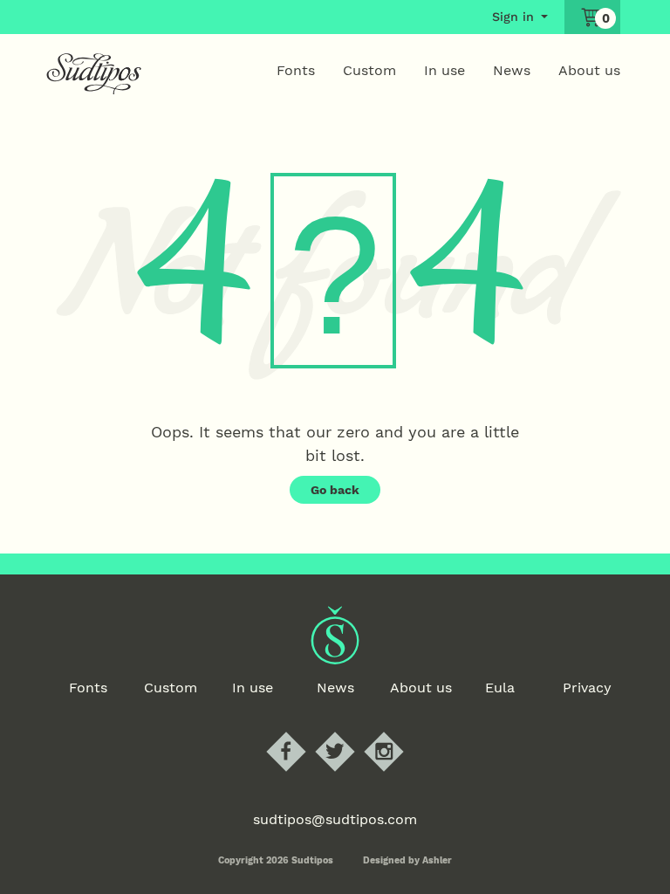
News (511, 70)
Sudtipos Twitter (349, 732)
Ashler (437, 860)
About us (589, 70)
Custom (369, 70)
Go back (335, 490)
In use (444, 70)
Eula (500, 687)
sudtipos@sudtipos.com (335, 819)
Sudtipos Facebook (300, 732)
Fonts (296, 70)
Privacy (587, 687)
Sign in (513, 17)
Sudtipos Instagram (398, 732)
